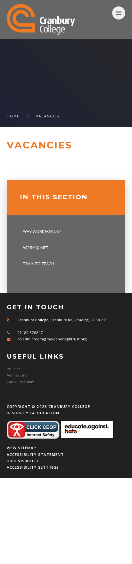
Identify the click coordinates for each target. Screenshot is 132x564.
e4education (44, 412)
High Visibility (23, 460)
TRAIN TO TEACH (38, 263)
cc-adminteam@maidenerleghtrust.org (52, 339)
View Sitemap (22, 447)
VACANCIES (47, 116)
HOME (13, 116)
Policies (14, 368)
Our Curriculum (21, 381)
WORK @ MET (35, 247)
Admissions (17, 375)
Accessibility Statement (35, 454)
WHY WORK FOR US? (42, 231)
